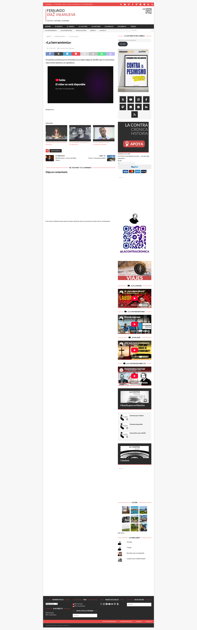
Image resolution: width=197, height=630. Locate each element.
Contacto (103, 30)
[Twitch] (136, 4)
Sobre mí (92, 30)
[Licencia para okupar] (124, 418)
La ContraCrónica (51, 30)
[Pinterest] (144, 4)
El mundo (59, 26)
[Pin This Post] (76, 54)
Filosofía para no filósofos (132, 405)
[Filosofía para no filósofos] (134, 397)
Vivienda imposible (136, 424)
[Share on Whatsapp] (102, 54)
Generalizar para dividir (138, 433)
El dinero (70, 26)
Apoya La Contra (81, 30)
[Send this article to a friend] (84, 54)
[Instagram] (129, 4)
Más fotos (121, 533)
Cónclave (124, 460)
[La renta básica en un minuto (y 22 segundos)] (80, 133)
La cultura (83, 26)
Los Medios (109, 26)
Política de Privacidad (109, 621)
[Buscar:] (141, 30)
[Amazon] (152, 4)
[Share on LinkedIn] (67, 54)
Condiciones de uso (126, 621)
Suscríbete (122, 26)
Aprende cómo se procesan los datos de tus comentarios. (92, 221)
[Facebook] (132, 4)
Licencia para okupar (137, 415)
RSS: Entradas (50, 613)
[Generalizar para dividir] (124, 435)
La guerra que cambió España (136, 558)
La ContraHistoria (66, 30)
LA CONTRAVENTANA (136, 312)
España (48, 26)
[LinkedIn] (148, 4)
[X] (101, 604)
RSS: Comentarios (51, 615)
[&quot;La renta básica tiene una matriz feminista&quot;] (56, 133)
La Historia (96, 26)
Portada (129, 542)
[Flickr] (140, 4)
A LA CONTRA (136, 286)
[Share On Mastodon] (110, 54)
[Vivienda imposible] (124, 426)
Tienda (133, 26)
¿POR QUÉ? (136, 337)
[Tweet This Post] (58, 54)
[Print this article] (93, 54)
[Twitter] (121, 4)
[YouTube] (125, 4)
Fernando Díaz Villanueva (66, 48)
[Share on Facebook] (50, 54)
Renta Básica (55, 150)
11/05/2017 (52, 48)
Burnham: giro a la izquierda (135, 553)
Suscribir (122, 44)
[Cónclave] (134, 452)
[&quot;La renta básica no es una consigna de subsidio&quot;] (104, 133)
